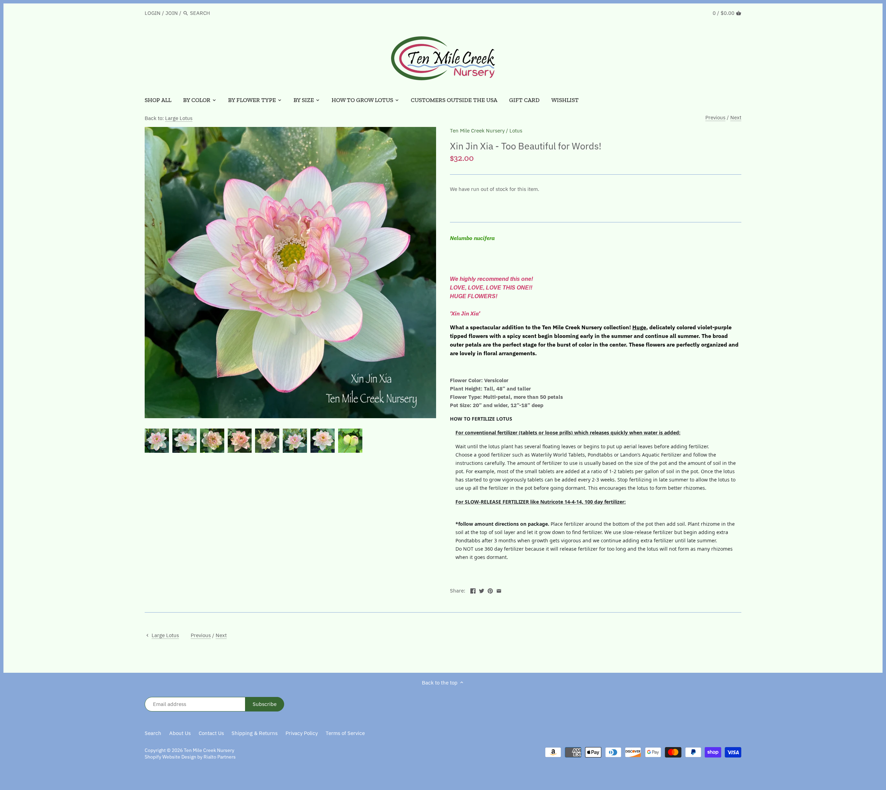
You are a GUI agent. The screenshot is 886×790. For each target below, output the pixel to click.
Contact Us (211, 733)
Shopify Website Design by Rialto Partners (190, 757)
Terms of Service (345, 733)
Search (153, 733)
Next (735, 117)
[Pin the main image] (490, 590)
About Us (180, 733)
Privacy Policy (302, 733)
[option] (157, 441)
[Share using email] (498, 590)
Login (153, 13)
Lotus (515, 130)
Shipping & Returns (255, 733)
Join (171, 13)
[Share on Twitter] (481, 590)
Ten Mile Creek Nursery (477, 130)
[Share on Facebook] (473, 590)
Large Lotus (178, 118)
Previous (715, 117)
